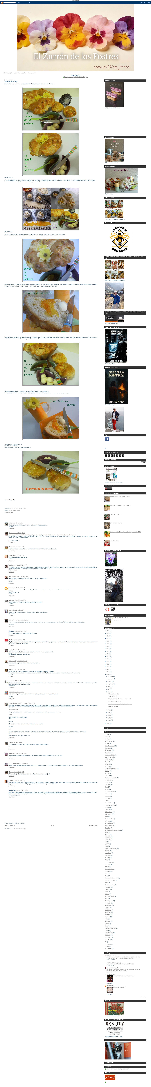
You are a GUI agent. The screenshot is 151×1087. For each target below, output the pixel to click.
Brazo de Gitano (109, 757)
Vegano (107, 946)
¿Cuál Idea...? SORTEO (115, 514)
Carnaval (107, 773)
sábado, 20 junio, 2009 (18, 546)
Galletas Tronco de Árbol (115, 523)
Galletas (107, 809)
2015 (108, 659)
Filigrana (107, 800)
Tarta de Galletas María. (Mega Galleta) (119, 496)
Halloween (107, 821)
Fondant (107, 807)
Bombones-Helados (110, 755)
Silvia (10, 742)
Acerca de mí (31, 72)
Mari (10, 729)
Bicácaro (107, 743)
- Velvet (107, 734)
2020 (108, 646)
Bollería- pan (11, 510)
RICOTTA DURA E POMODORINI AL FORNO (124, 976)
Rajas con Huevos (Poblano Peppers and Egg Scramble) (120, 963)
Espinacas (107, 798)
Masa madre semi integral (119, 987)
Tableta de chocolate (110, 928)
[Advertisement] (125, 122)
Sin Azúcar (107, 912)
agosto (110, 686)
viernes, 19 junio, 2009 (17, 523)
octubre (110, 681)
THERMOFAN (110, 985)
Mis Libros (107, 855)
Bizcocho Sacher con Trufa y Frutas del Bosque (120, 704)
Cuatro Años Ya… (113, 540)
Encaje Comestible (109, 791)
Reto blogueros (108, 900)
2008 (108, 723)
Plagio (106, 875)
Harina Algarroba (109, 823)
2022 (108, 641)
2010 (108, 672)
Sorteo (106, 919)
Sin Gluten (107, 914)
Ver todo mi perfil (116, 620)
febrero (110, 717)
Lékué (106, 846)
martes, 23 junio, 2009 (22, 763)
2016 (108, 656)
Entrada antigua (93, 825)
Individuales (108, 839)
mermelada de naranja (16, 83)
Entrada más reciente (10, 825)
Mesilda (11, 640)
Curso (106, 787)
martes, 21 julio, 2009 (22, 790)
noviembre (111, 679)
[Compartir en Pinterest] (12, 512)
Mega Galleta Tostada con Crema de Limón (120, 505)
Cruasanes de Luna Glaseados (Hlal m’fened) (119, 699)
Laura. (10, 555)
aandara (11, 587)
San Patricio (108, 903)
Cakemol (11, 780)
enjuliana (11, 600)
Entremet (107, 793)
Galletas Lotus (108, 812)
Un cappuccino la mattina (114, 962)
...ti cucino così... (111, 974)
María (10, 714)
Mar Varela (11, 565)
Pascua (107, 866)
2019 (108, 648)
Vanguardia (107, 944)
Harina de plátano (109, 825)
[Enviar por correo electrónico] (5, 512)
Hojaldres (107, 834)
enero (109, 720)
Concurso (107, 782)
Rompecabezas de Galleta (114, 701)
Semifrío (107, 907)
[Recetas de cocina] (110, 1079)
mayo (109, 710)
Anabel (10, 649)
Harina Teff (107, 828)
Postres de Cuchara (110, 880)
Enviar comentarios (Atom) (18, 828)
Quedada (107, 889)
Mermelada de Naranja (113, 706)
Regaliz (107, 898)
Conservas (107, 784)
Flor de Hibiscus (109, 803)
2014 (108, 661)
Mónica (11, 533)
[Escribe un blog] (7, 512)
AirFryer (107, 736)
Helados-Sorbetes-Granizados (112, 830)
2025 (108, 633)
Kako (10, 680)
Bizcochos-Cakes (109, 746)
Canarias (107, 771)
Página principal (8, 72)
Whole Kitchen (108, 948)
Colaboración (108, 780)
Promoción (107, 887)
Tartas (106, 930)
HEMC (106, 832)
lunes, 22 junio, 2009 (22, 661)
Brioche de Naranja (112, 696)
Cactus (106, 762)
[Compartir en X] (9, 512)
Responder (11, 528)
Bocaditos (107, 748)
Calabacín (107, 764)
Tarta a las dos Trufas (113, 693)
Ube (106, 942)
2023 (108, 638)
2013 (108, 664)
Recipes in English (109, 896)
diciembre (110, 676)
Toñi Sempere (12, 576)
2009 (108, 674)
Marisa (10, 546)
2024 (108, 636)
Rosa (10, 610)
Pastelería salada (109, 869)
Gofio (106, 816)
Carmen (11, 692)
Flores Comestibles (110, 805)
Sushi (106, 926)
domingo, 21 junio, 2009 (20, 631)
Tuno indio (107, 939)
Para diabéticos (109, 862)
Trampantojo (108, 937)
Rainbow (107, 894)
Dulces (106, 789)
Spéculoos (107, 921)
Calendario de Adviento (110, 768)
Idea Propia (108, 837)
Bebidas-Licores (109, 741)
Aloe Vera (107, 739)
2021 (108, 643)
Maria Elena (12, 753)
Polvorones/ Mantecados (111, 878)
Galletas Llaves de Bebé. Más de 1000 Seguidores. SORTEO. (125, 532)
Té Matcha (107, 935)
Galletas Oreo (108, 814)
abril (109, 712)
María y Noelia (12, 620)
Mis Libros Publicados (20, 72)
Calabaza (107, 766)
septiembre (111, 684)
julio (109, 689)
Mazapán (107, 850)
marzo (110, 715)
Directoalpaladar (111, 955)
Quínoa (107, 891)
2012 (108, 666)
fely (10, 523)
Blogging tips (75, 0)
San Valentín (108, 905)
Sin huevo (107, 916)
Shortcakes (108, 910)
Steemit (107, 923)
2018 (108, 651)
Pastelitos (107, 871)
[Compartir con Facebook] (10, 512)
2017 (108, 654)
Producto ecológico (110, 885)
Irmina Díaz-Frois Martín (16, 508)
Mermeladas (17, 510)
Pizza (106, 873)
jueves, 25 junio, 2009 (19, 780)
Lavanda (107, 844)
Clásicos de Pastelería (110, 777)
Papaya (107, 859)
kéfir (106, 841)
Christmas (107, 775)
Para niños (107, 864)
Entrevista (107, 796)
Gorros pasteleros (109, 818)
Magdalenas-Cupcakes (110, 848)
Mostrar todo (143, 996)
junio (109, 691)
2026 (108, 631)
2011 (108, 669)
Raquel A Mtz (12, 763)
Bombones (107, 752)
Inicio (52, 825)
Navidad (107, 857)
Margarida (11, 669)
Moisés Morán (12, 661)
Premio (106, 882)
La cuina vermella (13, 709)
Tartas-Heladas (108, 932)
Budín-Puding (108, 759)
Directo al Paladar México (114, 967)
